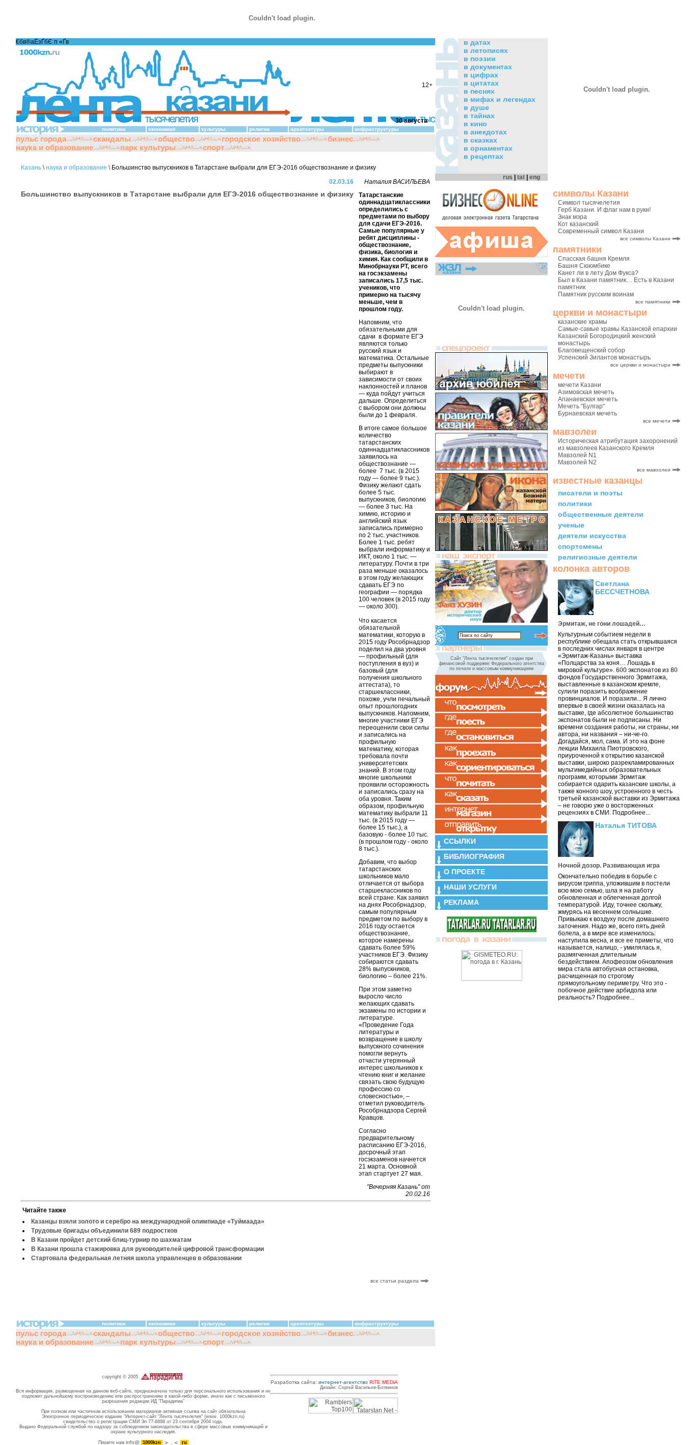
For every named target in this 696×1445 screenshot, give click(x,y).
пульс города (41, 138)
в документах (488, 67)
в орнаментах (488, 148)
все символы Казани (645, 238)
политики (575, 503)
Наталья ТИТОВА (626, 825)
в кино (475, 124)
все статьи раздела (395, 1281)
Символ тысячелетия (589, 202)
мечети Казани (579, 384)
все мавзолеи (654, 470)
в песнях (479, 91)
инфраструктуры (377, 129)
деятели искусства (592, 536)
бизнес (340, 138)
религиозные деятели (597, 557)
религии (259, 129)
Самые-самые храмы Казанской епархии (617, 328)
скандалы (112, 138)
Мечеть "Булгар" (581, 406)
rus (508, 177)
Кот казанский (578, 224)
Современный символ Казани (601, 231)
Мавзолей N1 (577, 455)
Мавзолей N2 (577, 462)
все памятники (653, 301)
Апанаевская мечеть (588, 399)
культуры (213, 129)
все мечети (657, 421)
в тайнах (479, 116)
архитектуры (307, 129)
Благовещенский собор (591, 350)
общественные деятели (601, 514)
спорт (213, 147)
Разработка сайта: (334, 1382)
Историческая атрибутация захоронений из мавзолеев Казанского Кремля (618, 444)
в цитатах (481, 83)
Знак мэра (572, 216)
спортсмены (580, 546)
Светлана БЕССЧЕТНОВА (622, 587)
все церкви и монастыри (640, 365)
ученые (571, 525)
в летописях (486, 50)
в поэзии (480, 58)
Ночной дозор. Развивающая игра (609, 865)
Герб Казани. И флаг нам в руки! (604, 209)
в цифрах (481, 75)
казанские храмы (582, 321)
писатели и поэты (590, 493)
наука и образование (54, 147)
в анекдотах (485, 132)
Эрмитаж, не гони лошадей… (602, 623)
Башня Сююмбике (584, 265)
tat (521, 177)
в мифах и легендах (500, 99)
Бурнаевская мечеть (587, 413)
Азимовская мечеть (586, 392)
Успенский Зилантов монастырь (604, 357)
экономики (161, 129)
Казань (31, 167)
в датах (477, 42)
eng (534, 177)
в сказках (480, 140)
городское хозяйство (261, 138)
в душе (476, 107)
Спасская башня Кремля (594, 258)
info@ (133, 1442)
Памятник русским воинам (596, 294)
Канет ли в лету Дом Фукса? (598, 272)
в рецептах (483, 156)
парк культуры (148, 147)
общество (176, 138)
